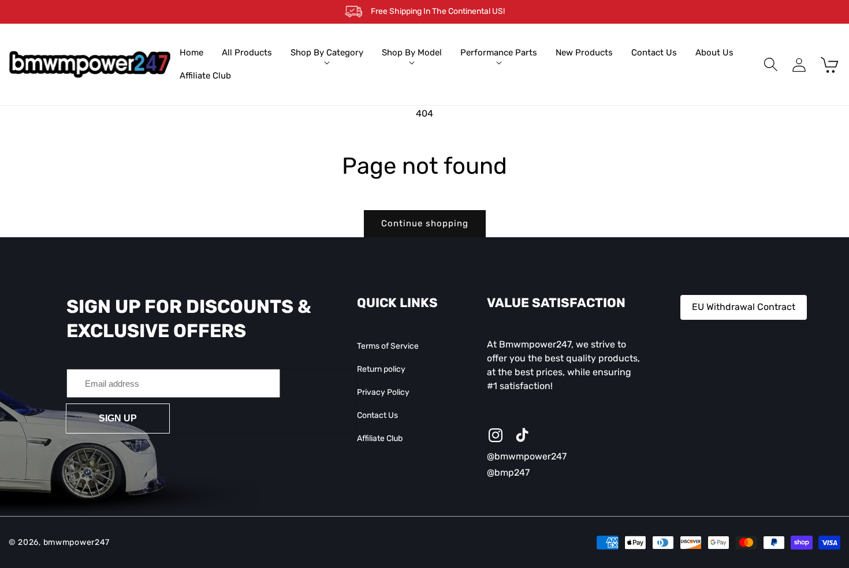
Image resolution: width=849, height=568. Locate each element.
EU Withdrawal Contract (743, 306)
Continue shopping (424, 223)
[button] (327, 53)
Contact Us (377, 415)
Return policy (381, 369)
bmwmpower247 (76, 542)
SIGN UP (118, 418)
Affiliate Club (380, 438)
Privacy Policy (383, 392)
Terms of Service (388, 346)
